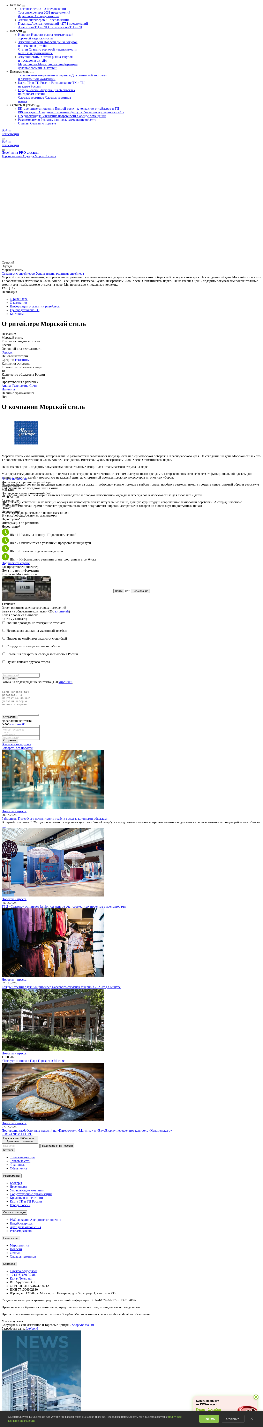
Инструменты (11, 1175)
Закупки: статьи (45, 58)
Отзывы (37, 123)
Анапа (6, 385)
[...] (4, 826)
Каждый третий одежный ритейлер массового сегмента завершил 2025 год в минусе (61, 987)
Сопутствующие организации (31, 1194)
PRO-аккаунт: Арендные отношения (71, 112)
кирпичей (62, 611)
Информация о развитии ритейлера (35, 306)
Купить (200, 1409)
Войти (6, 130)
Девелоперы (18, 1186)
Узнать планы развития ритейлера (60, 273)
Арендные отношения (25, 1227)
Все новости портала (16, 744)
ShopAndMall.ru (83, 1325)
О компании (18, 302)
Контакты (17, 313)
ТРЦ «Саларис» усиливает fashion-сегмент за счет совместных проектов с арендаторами (64, 906)
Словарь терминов (23, 1256)
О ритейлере (19, 299)
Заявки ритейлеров (43, 20)
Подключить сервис (16, 563)
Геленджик (20, 385)
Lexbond (32, 1328)
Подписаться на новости (57, 1145)
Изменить (22, 359)
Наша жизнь (10, 1238)
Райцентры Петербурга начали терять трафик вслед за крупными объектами (55, 818)
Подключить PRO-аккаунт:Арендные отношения (19, 1140)
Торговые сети (42, 8)
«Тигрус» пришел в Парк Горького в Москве (33, 1060)
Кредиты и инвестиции (26, 1197)
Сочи (33, 385)
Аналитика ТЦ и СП (50, 27)
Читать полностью (15, 478)
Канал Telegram (20, 1278)
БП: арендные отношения (68, 108)
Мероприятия (48, 66)
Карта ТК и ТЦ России (26, 1201)
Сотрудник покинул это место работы (33, 646)
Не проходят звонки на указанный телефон (37, 630)
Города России (20, 1205)
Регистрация (10, 134)
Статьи (47, 51)
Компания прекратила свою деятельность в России (42, 654)
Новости (45, 36)
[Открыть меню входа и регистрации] (3, 138)
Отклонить (233, 1418)
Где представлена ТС (24, 310)
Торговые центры (44, 12)
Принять (209, 1418)
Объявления (18, 1168)
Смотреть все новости (17, 748)
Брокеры (16, 1183)
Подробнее (214, 1409)
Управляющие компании (27, 1190)
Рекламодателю (57, 119)
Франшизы (38, 16)
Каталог (8, 1150)
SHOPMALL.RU (17, 1134)
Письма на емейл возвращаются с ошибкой (37, 638)
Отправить (9, 678)
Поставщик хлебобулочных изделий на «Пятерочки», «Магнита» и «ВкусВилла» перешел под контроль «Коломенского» (87, 1130)
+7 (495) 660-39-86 (23, 1274)
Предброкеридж (62, 116)
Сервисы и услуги (14, 1212)
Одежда (7, 352)
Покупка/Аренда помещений (53, 23)
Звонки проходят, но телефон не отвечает (36, 623)
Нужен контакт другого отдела (28, 662)
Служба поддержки (23, 1271)
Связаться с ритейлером (18, 273)
